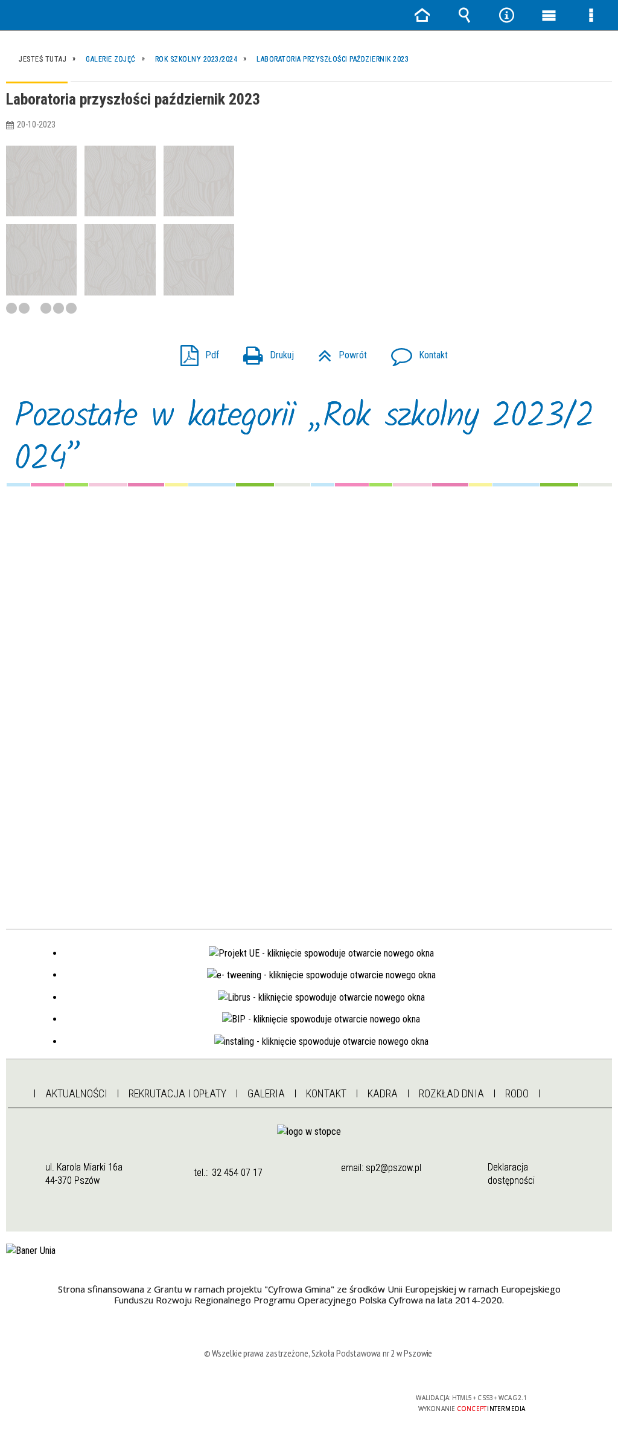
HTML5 (297, 1403)
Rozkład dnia (451, 1093)
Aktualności (76, 1093)
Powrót (337, 351)
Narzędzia (506, 15)
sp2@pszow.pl (393, 1167)
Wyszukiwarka (464, 15)
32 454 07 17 (237, 1172)
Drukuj (264, 351)
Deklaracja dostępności (511, 1173)
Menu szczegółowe (591, 15)
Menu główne (549, 15)
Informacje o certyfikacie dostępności (163, 1406)
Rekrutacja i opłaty (177, 1093)
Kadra (383, 1093)
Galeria (266, 1093)
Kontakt (414, 351)
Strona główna (14, 1090)
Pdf (195, 351)
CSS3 (315, 1403)
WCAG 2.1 (353, 1402)
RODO (517, 1093)
